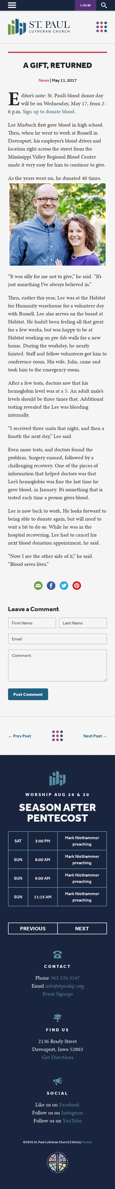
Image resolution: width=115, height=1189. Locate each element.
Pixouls (87, 1142)
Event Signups (58, 993)
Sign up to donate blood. (49, 111)
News (44, 80)
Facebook (69, 1104)
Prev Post (22, 735)
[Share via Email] (38, 585)
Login (85, 5)
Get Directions (57, 1057)
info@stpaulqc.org (64, 985)
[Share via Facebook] (51, 585)
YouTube (72, 1120)
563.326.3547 (65, 977)
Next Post (92, 735)
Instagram (72, 1112)
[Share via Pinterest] (76, 585)
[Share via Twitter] (64, 585)
